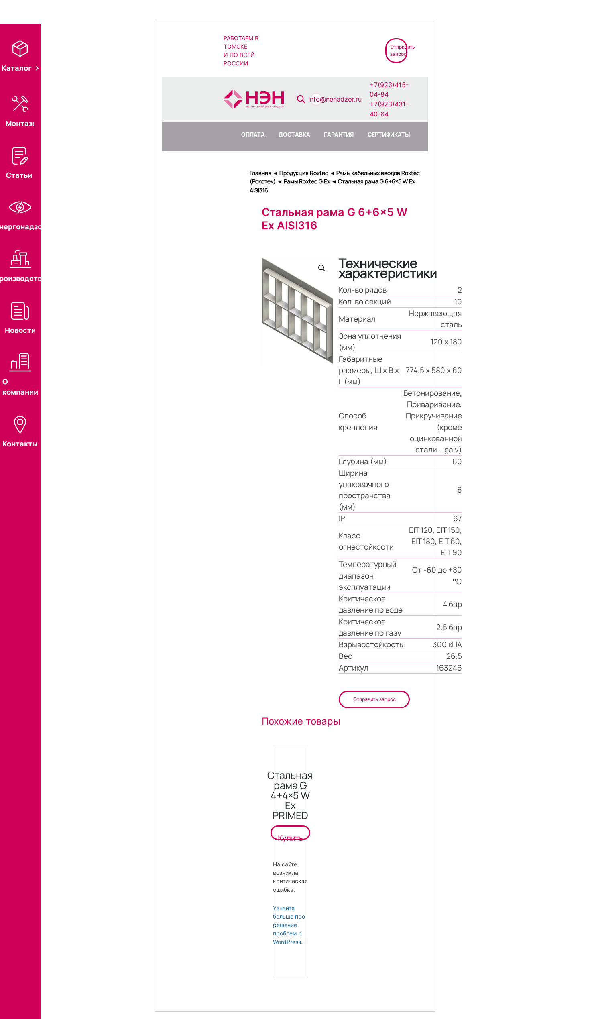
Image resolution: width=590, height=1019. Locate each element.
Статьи (19, 175)
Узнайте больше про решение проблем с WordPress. (289, 925)
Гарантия (339, 134)
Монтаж (20, 123)
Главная (260, 173)
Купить (290, 837)
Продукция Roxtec (303, 173)
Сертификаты (389, 134)
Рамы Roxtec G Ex (307, 181)
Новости (20, 330)
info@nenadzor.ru (335, 99)
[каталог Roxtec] (287, 50)
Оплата (253, 134)
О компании (20, 387)
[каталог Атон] (315, 50)
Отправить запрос (374, 699)
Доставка (294, 134)
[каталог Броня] (344, 50)
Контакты (20, 443)
